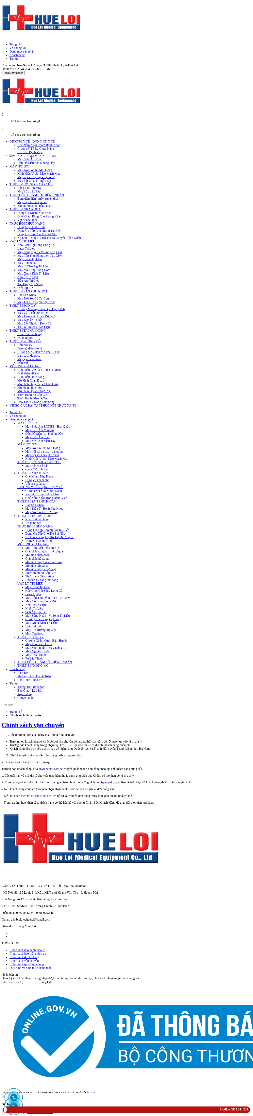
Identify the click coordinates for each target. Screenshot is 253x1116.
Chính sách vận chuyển (33, 724)
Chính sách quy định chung (26, 964)
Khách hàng (17, 55)
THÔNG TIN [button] (10, 943)
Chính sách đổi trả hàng (24, 957)
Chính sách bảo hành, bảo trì (27, 950)
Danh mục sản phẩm (22, 51)
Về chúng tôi (17, 48)
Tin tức (13, 58)
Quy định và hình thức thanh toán (30, 968)
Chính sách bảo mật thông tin (27, 953)
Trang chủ (15, 44)
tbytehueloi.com (49, 768)
